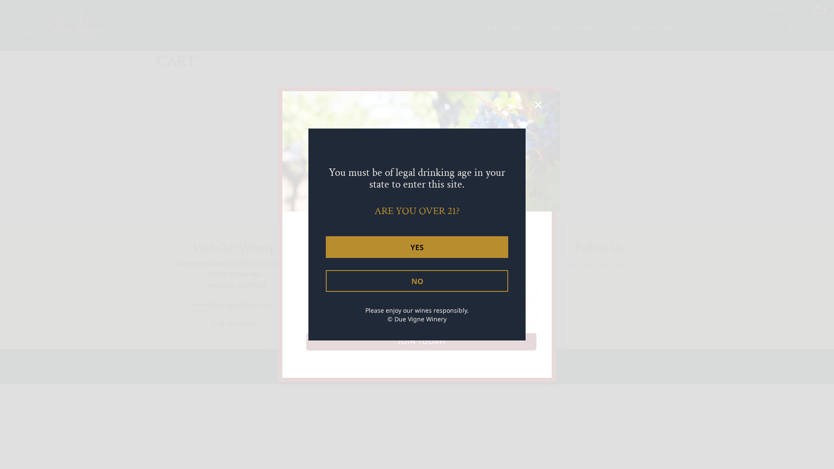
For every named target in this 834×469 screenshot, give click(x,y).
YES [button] (417, 247)
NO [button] (417, 281)
